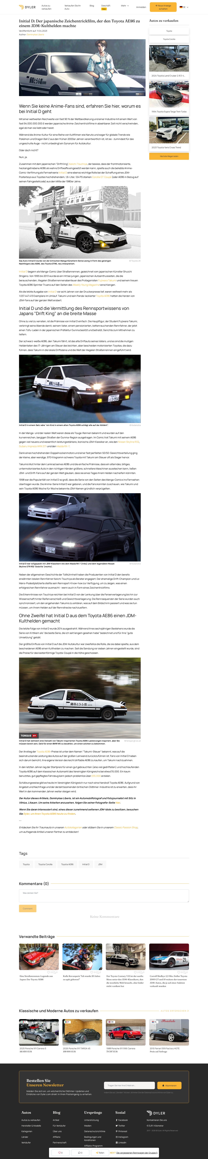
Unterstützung (91, 1120)
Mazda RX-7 (63, 446)
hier (117, 802)
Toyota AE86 (103, 296)
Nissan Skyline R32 (128, 442)
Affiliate (56, 1136)
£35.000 (96, 776)
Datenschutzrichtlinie (94, 1131)
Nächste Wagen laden (169, 156)
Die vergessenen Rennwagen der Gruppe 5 (136, 1152)
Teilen (101, 1152)
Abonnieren (170, 1085)
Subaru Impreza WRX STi (33, 446)
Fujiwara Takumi (107, 280)
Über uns (57, 1131)
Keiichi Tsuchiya (78, 164)
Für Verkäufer (59, 1125)
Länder (24, 1136)
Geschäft (105, 7)
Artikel (56, 1120)
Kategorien (26, 1131)
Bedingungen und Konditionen (92, 1138)
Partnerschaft (60, 1142)
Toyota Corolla (169, 39)
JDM (100, 864)
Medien (87, 1125)
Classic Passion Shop (125, 827)
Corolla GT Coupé (101, 177)
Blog (92, 5)
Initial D (63, 172)
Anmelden (141, 7)
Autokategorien (73, 827)
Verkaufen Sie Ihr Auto (73, 7)
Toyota (169, 31)
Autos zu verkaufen (46, 7)
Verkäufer (26, 1142)
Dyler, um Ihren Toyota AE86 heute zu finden (49, 813)
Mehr (123, 5)
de (183, 7)
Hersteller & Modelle (31, 1125)
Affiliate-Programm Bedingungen (93, 1147)
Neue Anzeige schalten (164, 7)
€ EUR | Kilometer (155, 1125)
